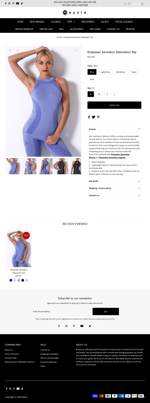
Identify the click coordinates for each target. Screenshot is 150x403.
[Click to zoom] (76, 50)
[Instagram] (9, 3)
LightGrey (105, 72)
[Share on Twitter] (94, 117)
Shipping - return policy (100, 188)
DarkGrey (120, 72)
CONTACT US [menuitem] (113, 29)
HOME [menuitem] (20, 22)
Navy (134, 72)
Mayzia (24, 397)
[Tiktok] (21, 3)
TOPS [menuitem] (70, 22)
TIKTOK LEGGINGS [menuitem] (124, 22)
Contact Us (45, 350)
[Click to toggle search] (125, 3)
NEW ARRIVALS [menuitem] (37, 22)
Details (92, 129)
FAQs (42, 366)
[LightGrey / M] (14, 280)
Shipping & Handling (49, 354)
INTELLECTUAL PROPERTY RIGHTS (19, 362)
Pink (92, 79)
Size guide (93, 181)
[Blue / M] (10, 280)
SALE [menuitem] (61, 29)
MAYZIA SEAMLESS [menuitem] (24, 29)
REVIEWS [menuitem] (130, 29)
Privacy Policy (11, 358)
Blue (92, 72)
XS (99, 94)
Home (59, 37)
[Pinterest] (13, 3)
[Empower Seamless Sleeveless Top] (18, 248)
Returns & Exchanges (49, 358)
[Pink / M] (26, 280)
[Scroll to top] (144, 397)
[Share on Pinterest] (98, 117)
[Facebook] (6, 3)
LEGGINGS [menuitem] (56, 22)
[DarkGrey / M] (18, 280)
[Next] (17, 50)
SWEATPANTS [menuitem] (87, 22)
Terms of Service (12, 354)
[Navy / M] (22, 280)
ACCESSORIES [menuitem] (76, 29)
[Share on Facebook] (89, 117)
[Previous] (10, 50)
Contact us (94, 195)
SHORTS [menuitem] (105, 22)
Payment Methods (48, 362)
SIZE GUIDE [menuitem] (95, 29)
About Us (9, 350)
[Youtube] (17, 3)
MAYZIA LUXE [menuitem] (46, 29)
